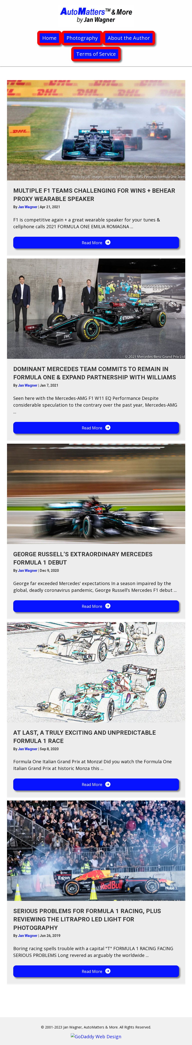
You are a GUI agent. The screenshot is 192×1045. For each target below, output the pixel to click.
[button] (96, 242)
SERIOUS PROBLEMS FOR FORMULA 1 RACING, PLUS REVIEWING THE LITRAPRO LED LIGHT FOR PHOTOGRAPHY (87, 919)
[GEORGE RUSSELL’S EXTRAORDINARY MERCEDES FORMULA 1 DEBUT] (96, 494)
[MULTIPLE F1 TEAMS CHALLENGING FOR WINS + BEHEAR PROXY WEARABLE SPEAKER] (96, 130)
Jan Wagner (28, 207)
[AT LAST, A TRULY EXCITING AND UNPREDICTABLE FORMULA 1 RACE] (96, 672)
